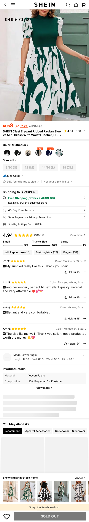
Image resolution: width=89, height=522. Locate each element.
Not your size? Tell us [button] (56, 181)
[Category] (13, 4)
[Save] (7, 516)
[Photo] (18, 402)
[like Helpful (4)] (65, 343)
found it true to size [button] (21, 181)
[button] (5, 4)
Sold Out (50, 516)
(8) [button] (78, 297)
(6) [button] (78, 318)
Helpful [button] (72, 272)
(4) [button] (78, 343)
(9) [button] (78, 272)
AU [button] (12, 160)
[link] (68, 4)
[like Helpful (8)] (65, 297)
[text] (44, 266)
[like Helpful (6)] (65, 318)
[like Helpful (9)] (65, 272)
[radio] (7, 152)
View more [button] (76, 235)
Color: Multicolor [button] (14, 145)
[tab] (12, 431)
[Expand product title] (60, 135)
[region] (44, 239)
